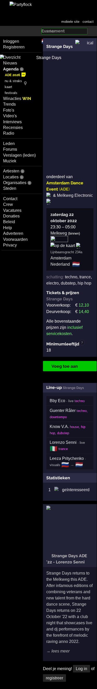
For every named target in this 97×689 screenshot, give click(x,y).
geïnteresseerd (75, 490)
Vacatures (12, 210)
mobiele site (70, 22)
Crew (8, 204)
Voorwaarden (15, 239)
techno (71, 277)
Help (7, 228)
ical (90, 43)
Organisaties (14, 182)
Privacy (10, 245)
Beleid (9, 222)
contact (88, 22)
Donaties (11, 216)
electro (52, 283)
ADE (64, 189)
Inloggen (11, 41)
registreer (54, 678)
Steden (9, 188)
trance (85, 277)
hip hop (84, 283)
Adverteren (13, 233)
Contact (10, 199)
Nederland (60, 264)
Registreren (14, 47)
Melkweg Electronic (75, 195)
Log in (81, 668)
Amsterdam (60, 258)
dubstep (68, 283)
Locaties (11, 177)
